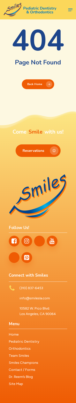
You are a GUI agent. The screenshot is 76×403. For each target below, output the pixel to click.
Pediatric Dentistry (24, 341)
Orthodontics (20, 348)
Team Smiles (19, 355)
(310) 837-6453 (31, 288)
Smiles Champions (23, 362)
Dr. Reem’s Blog (21, 377)
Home (14, 334)
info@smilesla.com (34, 298)
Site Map (16, 384)
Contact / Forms (22, 370)
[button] (70, 10)
